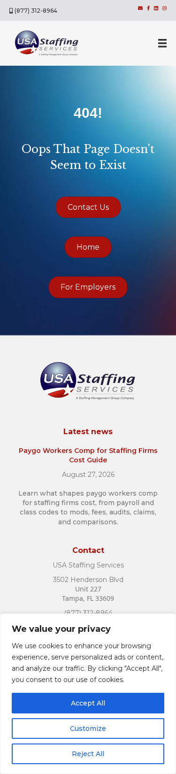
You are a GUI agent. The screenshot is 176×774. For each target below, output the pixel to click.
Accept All (88, 703)
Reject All (88, 754)
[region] (88, 693)
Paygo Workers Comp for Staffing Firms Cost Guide (88, 455)
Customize (88, 728)
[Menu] (162, 43)
